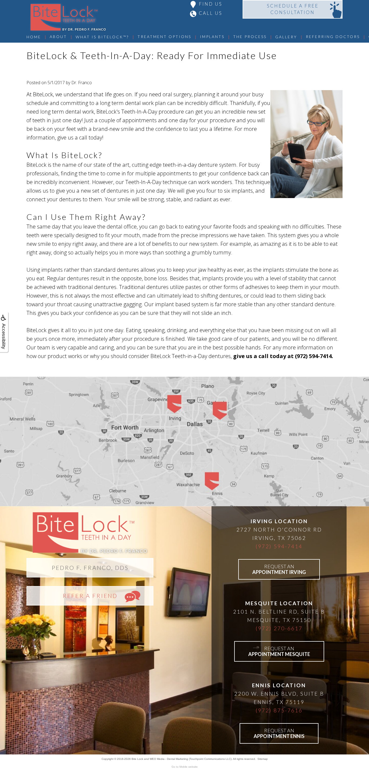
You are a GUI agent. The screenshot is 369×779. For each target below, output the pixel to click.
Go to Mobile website (185, 766)
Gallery (286, 37)
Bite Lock (137, 758)
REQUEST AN (279, 569)
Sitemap (262, 758)
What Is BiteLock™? (102, 37)
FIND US (210, 4)
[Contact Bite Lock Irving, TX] (184, 441)
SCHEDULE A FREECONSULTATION (292, 9)
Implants (212, 36)
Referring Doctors (333, 36)
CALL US (210, 13)
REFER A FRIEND (90, 595)
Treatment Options (164, 36)
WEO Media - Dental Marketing (169, 758)
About (58, 36)
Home (33, 37)
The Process (250, 36)
